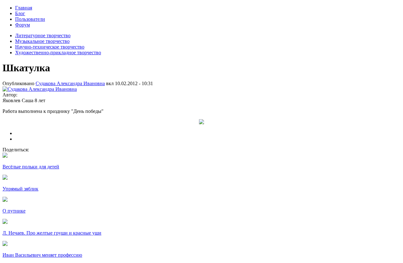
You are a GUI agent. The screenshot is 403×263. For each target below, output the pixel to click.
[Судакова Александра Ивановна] (40, 89)
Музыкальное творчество (42, 41)
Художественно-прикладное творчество (58, 52)
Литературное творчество (43, 35)
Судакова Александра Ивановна (70, 83)
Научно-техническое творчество (49, 47)
